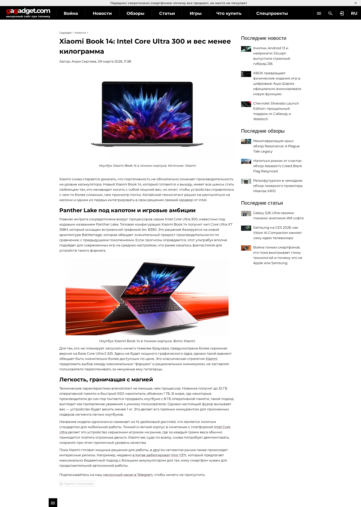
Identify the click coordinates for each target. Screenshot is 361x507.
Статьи (167, 13)
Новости (102, 13)
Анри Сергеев (83, 61)
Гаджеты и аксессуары (78, 483)
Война (71, 13)
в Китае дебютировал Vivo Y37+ (159, 455)
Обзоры (135, 13)
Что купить (229, 13)
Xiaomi (211, 359)
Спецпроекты (272, 13)
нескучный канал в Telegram (128, 475)
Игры (196, 13)
